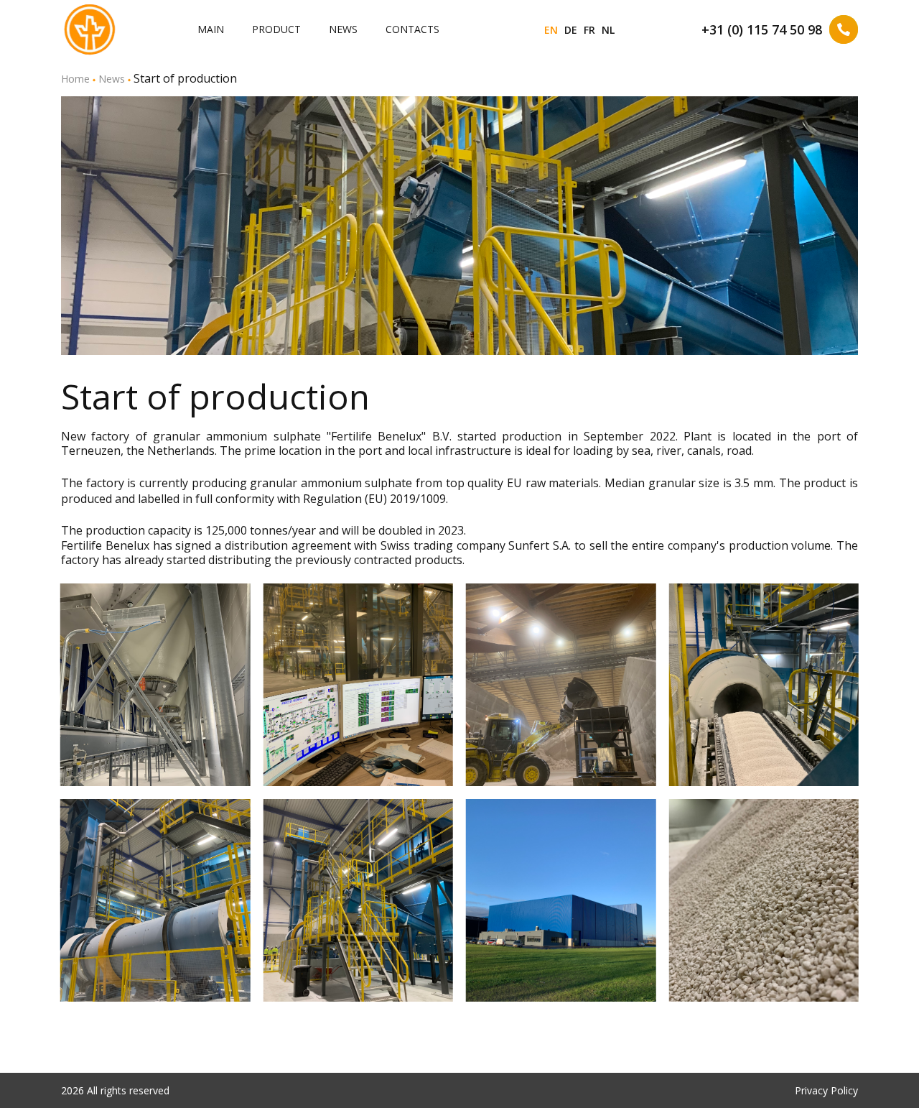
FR (589, 30)
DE (570, 30)
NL (608, 30)
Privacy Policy (826, 1090)
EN (551, 30)
